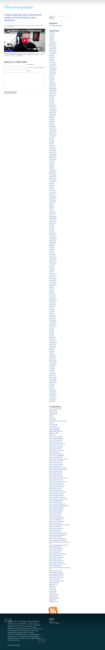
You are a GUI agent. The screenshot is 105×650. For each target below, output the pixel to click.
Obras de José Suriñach (55, 523)
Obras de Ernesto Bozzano (55, 485)
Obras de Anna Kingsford (55, 447)
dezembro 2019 (53, 154)
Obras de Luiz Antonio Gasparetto (57, 533)
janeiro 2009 (52, 375)
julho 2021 (51, 138)
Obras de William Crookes (55, 575)
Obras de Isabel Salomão (55, 509)
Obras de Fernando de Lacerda (56, 492)
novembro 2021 (53, 131)
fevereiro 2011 (52, 337)
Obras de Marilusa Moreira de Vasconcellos (59, 542)
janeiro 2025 (52, 65)
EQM (50, 417)
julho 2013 (51, 287)
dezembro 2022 (53, 109)
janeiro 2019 (52, 173)
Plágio (50, 586)
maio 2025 (51, 59)
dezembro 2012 (53, 299)
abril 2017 (51, 209)
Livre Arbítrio (52, 426)
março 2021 (52, 145)
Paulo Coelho (52, 584)
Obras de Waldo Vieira (54, 572)
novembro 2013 (53, 280)
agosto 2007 (52, 401)
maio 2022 (51, 121)
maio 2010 (51, 351)
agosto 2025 (52, 53)
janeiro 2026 (52, 45)
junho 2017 (51, 206)
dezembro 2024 (53, 67)
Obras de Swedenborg (54, 565)
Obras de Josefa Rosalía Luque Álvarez (58, 524)
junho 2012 (51, 309)
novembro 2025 (53, 48)
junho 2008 (51, 386)
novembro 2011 (52, 322)
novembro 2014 (53, 259)
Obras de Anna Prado (54, 448)
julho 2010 (51, 349)
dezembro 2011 (52, 320)
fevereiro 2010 (52, 356)
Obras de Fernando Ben (55, 490)
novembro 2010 (53, 342)
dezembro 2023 (53, 88)
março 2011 (52, 335)
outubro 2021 (52, 133)
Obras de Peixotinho (54, 552)
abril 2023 (51, 102)
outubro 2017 (52, 199)
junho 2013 (51, 289)
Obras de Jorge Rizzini (54, 516)
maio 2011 (51, 332)
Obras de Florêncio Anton (55, 493)
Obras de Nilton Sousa (54, 546)
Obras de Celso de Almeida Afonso (57, 459)
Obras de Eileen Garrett (54, 473)
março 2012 (52, 315)
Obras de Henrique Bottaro (55, 500)
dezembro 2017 (53, 195)
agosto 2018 (52, 181)
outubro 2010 (52, 344)
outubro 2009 (52, 363)
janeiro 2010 (52, 358)
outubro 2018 (52, 178)
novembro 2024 (53, 69)
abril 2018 (51, 188)
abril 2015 (51, 251)
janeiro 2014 (52, 277)
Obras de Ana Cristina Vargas (56, 443)
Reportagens (52, 596)
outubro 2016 (52, 219)
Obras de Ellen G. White (55, 479)
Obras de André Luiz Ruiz (55, 445)
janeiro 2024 (52, 86)
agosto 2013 (52, 285)
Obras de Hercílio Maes (54, 502)
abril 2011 (51, 334)
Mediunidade (37, 53)
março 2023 (52, 104)
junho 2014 (51, 268)
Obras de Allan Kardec (54, 440)
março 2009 (52, 372)
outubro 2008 (52, 380)
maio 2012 (51, 311)
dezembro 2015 (53, 237)
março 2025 (52, 62)
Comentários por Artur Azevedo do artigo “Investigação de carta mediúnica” (23, 18)
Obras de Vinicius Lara (54, 570)
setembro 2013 (52, 283)
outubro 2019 (52, 157)
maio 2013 (51, 290)
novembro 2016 (53, 218)
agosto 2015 (52, 244)
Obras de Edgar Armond (55, 471)
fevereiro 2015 (52, 254)
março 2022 (52, 124)
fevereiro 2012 (52, 316)
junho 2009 (51, 367)
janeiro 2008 (52, 392)
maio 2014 (51, 270)
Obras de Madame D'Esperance (56, 535)
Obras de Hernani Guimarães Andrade (58, 505)
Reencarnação (52, 594)
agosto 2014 (52, 264)
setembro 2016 (52, 221)
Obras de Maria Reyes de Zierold (57, 540)
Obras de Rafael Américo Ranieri (57, 553)
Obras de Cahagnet (53, 452)
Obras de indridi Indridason (55, 507)
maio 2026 (51, 38)
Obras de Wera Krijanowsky (55, 574)
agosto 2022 (52, 116)
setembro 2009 (52, 365)
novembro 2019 (53, 155)
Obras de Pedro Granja (54, 550)
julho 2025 (51, 55)
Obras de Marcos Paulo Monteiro (57, 538)
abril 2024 (51, 81)
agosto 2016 (52, 223)
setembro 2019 (52, 159)
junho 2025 (51, 57)
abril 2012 (51, 313)
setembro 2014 (52, 263)
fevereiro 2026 (52, 43)
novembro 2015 (53, 238)
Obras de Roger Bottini (54, 559)
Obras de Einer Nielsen (54, 474)
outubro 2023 (52, 91)
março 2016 (52, 232)
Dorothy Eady (52, 414)
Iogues (50, 422)
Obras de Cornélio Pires (55, 466)
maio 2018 (51, 187)
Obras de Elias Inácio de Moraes (57, 478)
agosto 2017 (52, 202)
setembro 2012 (52, 304)
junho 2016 (51, 226)
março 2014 (52, 273)
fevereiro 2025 (52, 64)
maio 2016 (51, 228)
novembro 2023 (53, 90)
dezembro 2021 (53, 129)
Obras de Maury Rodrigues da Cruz (57, 545)
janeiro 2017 (52, 214)
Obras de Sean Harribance (55, 562)
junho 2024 (51, 78)
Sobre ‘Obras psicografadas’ (56, 25)
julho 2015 (51, 245)
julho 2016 (51, 225)
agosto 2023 (52, 95)
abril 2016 (51, 230)
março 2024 (52, 83)
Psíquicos (51, 591)
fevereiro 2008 (52, 391)
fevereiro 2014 (52, 275)
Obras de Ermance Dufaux (55, 483)
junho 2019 (51, 164)
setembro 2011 (52, 325)
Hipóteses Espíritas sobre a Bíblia (57, 421)
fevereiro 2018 (52, 192)
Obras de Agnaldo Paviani (55, 438)
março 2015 (52, 252)
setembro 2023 (52, 93)
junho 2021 (51, 140)
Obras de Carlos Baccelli (55, 454)
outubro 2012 (52, 302)
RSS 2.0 (32, 54)
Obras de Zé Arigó (53, 579)
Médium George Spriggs (55, 431)
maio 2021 (51, 142)
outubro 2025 (52, 50)
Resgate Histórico (53, 598)
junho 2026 (51, 36)
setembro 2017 (52, 200)
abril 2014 (51, 271)
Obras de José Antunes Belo (56, 518)
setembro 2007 (52, 399)
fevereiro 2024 (52, 85)
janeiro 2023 (52, 107)
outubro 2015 (52, 240)
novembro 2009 (53, 361)
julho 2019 (51, 162)
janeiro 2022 (52, 128)
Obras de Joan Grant (54, 514)
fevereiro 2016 (52, 233)
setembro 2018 (52, 180)
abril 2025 (51, 60)
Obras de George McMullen (55, 495)
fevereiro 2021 (52, 147)
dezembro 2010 (53, 341)
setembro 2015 (52, 242)
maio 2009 (51, 368)
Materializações (53, 429)
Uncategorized (52, 601)
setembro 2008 (52, 382)
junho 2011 (51, 330)
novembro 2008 (53, 379)
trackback (13, 55)
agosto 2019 (52, 161)
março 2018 (52, 190)
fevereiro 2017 (52, 213)
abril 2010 (51, 353)
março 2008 (52, 389)
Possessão (52, 589)
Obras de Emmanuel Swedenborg (57, 481)
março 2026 (52, 41)
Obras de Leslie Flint (54, 530)
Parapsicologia (52, 582)
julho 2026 (51, 34)
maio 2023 (51, 100)
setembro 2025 (52, 52)
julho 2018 (51, 183)
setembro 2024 (52, 72)
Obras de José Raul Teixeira (56, 521)
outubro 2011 (52, 323)
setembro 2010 (52, 346)
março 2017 (52, 211)
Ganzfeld (51, 419)
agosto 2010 (52, 347)
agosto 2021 (52, 136)
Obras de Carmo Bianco (55, 457)
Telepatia (51, 600)
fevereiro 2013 (52, 296)
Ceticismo (51, 410)
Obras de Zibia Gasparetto (55, 581)
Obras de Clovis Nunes (54, 462)
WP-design (56, 623)
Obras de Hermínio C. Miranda (56, 504)
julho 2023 (51, 97)
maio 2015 (51, 249)
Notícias (51, 434)
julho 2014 (51, 266)
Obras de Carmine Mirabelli (55, 455)
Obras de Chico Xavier (54, 460)
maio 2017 (51, 207)
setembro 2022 (52, 114)
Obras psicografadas (18, 6)
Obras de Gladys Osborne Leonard (57, 498)
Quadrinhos (52, 593)
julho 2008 (51, 384)
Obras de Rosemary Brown (55, 560)
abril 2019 (51, 168)
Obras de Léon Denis (54, 526)
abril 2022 (51, 123)
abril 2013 (51, 292)
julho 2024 (51, 76)
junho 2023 (51, 98)
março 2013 (52, 294)
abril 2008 (51, 387)
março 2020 (52, 149)
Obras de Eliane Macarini (55, 476)
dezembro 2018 (53, 174)
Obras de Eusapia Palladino (55, 486)
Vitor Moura (17, 645)
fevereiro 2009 (52, 373)
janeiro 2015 (52, 256)
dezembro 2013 (53, 278)
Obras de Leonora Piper (54, 528)
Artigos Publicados (53, 409)
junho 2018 (51, 185)
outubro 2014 (52, 261)
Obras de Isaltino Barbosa (55, 511)
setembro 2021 (52, 135)
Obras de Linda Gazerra (55, 531)
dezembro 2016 (53, 216)
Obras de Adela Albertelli (55, 436)
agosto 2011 (52, 327)
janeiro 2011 (52, 339)
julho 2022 (51, 117)
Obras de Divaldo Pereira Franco (57, 469)
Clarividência (52, 412)
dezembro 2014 (53, 258)
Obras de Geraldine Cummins (56, 497)
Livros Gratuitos (53, 428)
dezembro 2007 (53, 394)
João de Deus (52, 424)
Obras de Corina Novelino (55, 464)
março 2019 (52, 169)
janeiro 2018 (52, 194)
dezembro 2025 (53, 46)
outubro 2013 (52, 282)
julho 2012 (51, 308)
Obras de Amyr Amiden (54, 441)
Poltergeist (51, 587)
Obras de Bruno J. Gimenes (56, 450)
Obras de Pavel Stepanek (55, 548)
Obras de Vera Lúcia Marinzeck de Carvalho (59, 567)
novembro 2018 (53, 176)
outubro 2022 (52, 112)
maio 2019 (51, 166)
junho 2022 (51, 119)
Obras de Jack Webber (54, 512)
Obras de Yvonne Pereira (55, 577)
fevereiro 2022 (52, 126)
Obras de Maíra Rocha (54, 537)
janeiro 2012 (52, 318)
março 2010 (52, 354)
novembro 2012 (53, 301)
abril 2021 (51, 143)
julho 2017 (51, 204)
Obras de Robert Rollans (55, 555)
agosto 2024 (52, 74)
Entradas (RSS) (53, 610)
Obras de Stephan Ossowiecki (56, 564)
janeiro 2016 (52, 235)
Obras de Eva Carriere (54, 488)
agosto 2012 (52, 306)
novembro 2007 (53, 396)
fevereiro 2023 (52, 105)
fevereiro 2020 (52, 150)
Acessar (51, 621)
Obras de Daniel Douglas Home (56, 467)
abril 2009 (51, 370)
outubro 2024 (52, 71)
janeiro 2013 (52, 297)
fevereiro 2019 (52, 171)
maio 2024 (51, 79)
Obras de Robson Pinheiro (55, 557)
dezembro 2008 (53, 377)
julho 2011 (51, 328)
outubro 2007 (52, 398)
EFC (50, 415)
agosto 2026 (52, 33)
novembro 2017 (53, 197)
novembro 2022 (53, 110)
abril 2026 (51, 40)
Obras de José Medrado (55, 519)
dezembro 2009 (53, 360)
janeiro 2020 (52, 152)
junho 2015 (51, 247)
